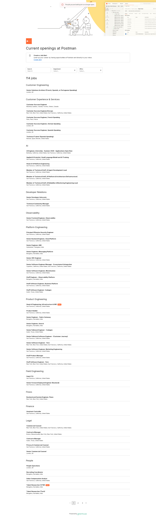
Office (81, 69)
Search (29, 69)
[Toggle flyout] (75, 70)
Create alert (38, 60)
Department (57, 69)
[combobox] (53, 71)
